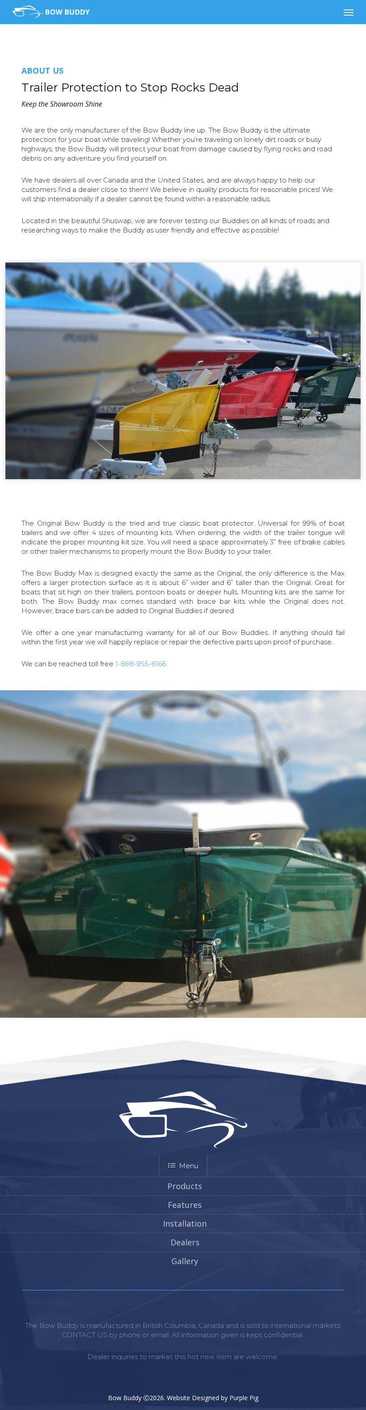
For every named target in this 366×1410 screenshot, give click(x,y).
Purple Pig (243, 1397)
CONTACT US (85, 1335)
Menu (188, 1165)
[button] (349, 12)
